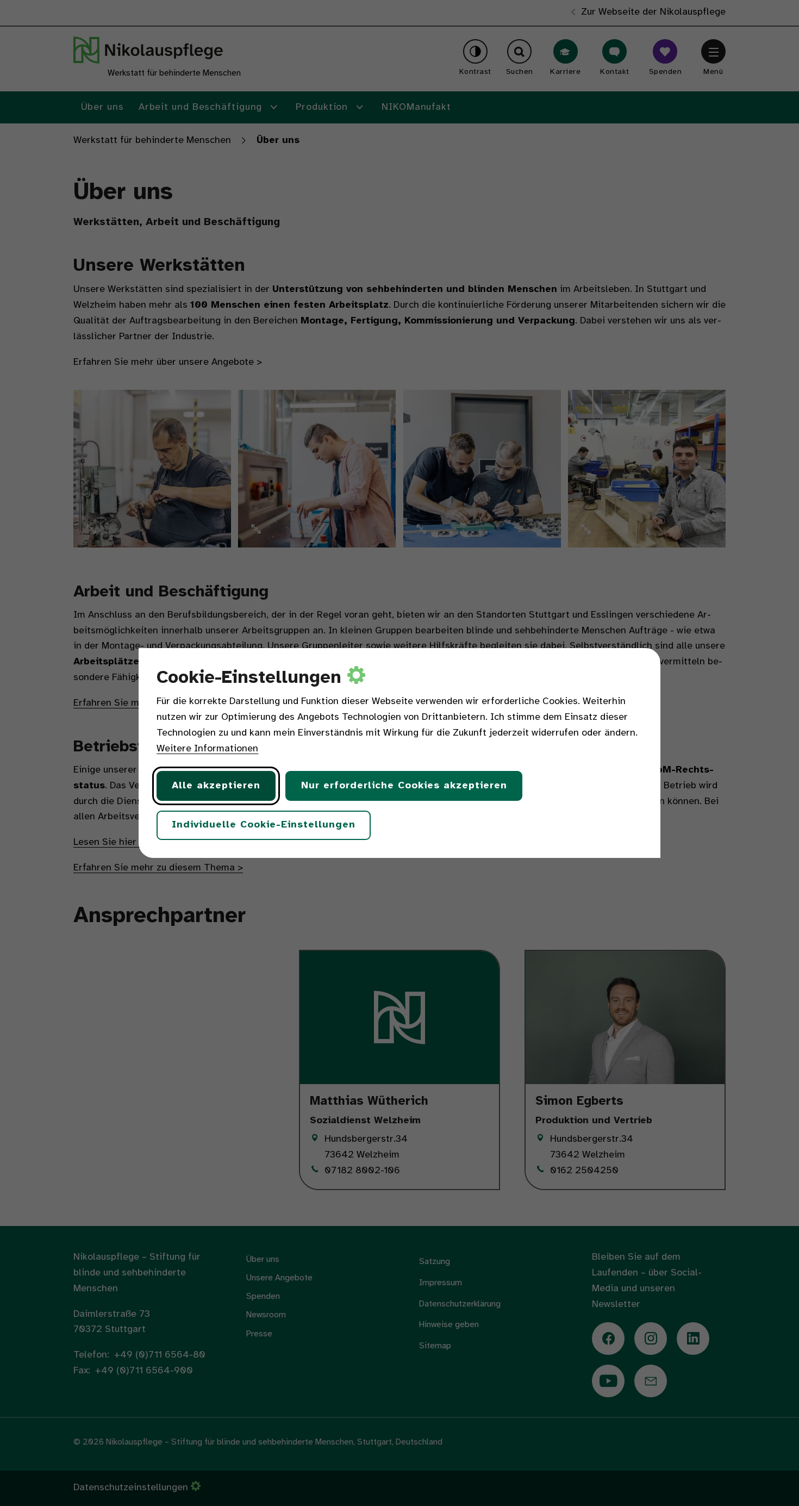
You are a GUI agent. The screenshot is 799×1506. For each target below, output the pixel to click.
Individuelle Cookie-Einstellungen (263, 825)
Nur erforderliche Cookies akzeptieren (404, 786)
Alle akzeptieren (216, 786)
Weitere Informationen (207, 749)
